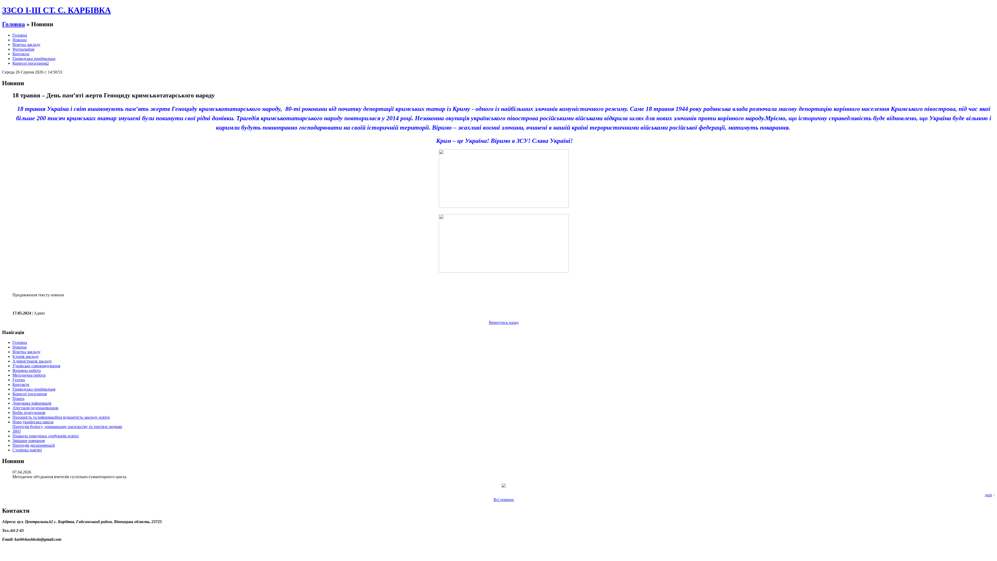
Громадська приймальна (33, 58)
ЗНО (16, 431)
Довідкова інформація (31, 403)
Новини (19, 40)
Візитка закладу (26, 44)
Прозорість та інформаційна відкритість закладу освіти (61, 417)
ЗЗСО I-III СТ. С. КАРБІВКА (56, 10)
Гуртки (18, 380)
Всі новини (504, 499)
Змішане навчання (28, 440)
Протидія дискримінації (33, 445)
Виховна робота (26, 370)
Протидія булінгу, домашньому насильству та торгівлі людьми (67, 426)
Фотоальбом (23, 49)
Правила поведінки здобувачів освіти (45, 436)
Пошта (18, 398)
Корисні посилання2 (30, 63)
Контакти (20, 54)
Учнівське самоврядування (36, 366)
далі (988, 495)
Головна (13, 24)
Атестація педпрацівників (35, 408)
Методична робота (28, 375)
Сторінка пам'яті (27, 450)
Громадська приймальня (33, 389)
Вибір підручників (28, 412)
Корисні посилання (29, 394)
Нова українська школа (32, 422)
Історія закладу (25, 356)
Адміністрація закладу (32, 361)
